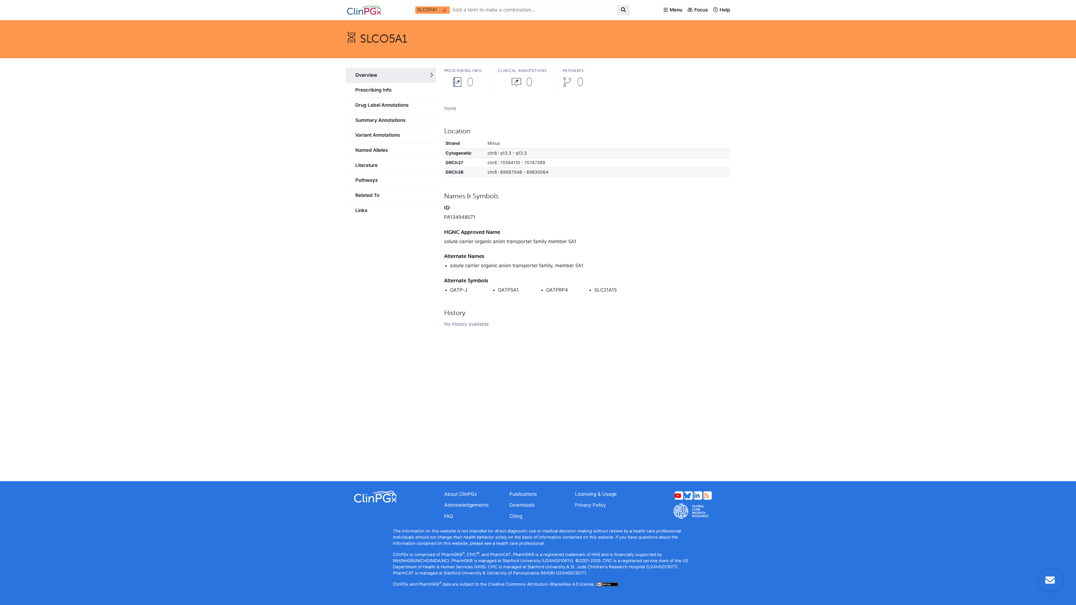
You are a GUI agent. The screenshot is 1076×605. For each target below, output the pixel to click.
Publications (523, 494)
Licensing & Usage (596, 494)
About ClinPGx (460, 494)
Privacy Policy (590, 505)
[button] (673, 10)
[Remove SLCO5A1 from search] (444, 10)
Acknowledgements (466, 505)
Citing (515, 516)
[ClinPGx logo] (391, 497)
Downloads (522, 505)
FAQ (448, 516)
